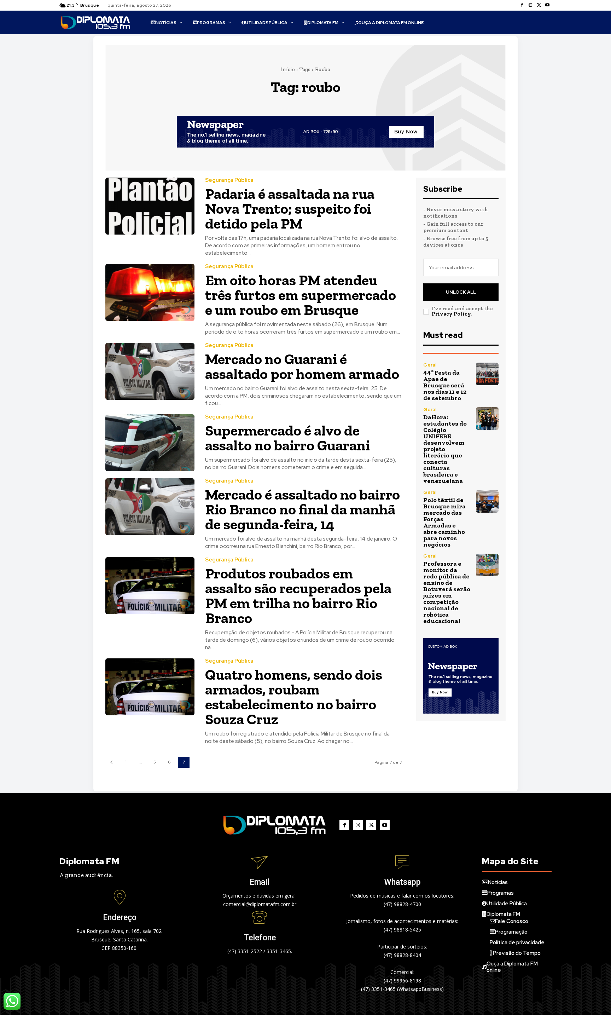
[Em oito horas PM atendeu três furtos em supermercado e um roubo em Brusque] (149, 292)
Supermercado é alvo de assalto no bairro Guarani (287, 437)
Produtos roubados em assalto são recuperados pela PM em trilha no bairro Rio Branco (298, 595)
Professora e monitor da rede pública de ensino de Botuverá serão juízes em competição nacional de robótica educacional (446, 592)
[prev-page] (111, 762)
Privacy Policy (451, 314)
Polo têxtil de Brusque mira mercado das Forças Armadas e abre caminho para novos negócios (444, 522)
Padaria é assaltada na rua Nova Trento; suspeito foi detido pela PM (289, 208)
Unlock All (461, 292)
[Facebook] (522, 5)
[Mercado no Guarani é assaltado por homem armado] (149, 371)
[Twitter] (539, 5)
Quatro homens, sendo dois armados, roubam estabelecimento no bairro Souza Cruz (293, 696)
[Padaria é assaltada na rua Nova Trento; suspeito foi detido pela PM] (149, 206)
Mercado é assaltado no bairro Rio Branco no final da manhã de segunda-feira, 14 (302, 509)
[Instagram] (530, 5)
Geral (429, 365)
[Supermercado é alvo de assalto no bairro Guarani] (149, 442)
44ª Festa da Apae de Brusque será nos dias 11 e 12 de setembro (444, 385)
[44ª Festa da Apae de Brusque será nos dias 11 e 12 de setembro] (487, 374)
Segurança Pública (229, 180)
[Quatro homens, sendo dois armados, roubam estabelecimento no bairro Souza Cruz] (149, 686)
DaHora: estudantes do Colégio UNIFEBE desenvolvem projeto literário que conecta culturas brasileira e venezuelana (445, 449)
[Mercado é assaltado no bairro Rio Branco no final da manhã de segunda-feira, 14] (149, 506)
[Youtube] (547, 5)
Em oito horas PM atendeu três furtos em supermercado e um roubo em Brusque (300, 295)
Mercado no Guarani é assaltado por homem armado (302, 366)
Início (287, 69)
